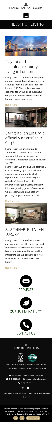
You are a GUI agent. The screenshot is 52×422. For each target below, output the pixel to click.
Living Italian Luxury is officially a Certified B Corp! (25, 138)
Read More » (12, 104)
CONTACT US (26, 333)
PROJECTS (26, 290)
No (22, 418)
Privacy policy (33, 418)
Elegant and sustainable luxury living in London (21, 66)
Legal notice (11, 368)
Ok (15, 418)
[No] (48, 413)
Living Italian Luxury (36, 364)
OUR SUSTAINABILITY (26, 312)
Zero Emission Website (16, 364)
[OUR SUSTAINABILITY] (26, 303)
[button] (26, 15)
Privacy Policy (39, 368)
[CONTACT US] (26, 325)
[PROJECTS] (26, 281)
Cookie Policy (25, 368)
